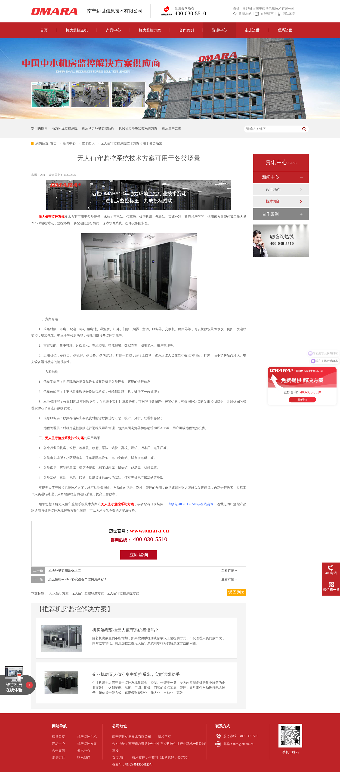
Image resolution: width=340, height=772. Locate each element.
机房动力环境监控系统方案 (138, 128)
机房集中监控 (171, 128)
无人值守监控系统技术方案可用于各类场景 (131, 143)
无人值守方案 (59, 593)
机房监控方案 (150, 30)
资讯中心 (219, 30)
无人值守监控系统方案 (117, 504)
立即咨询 (139, 554)
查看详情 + (229, 570)
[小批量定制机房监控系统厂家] (54, 11)
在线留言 (267, 13)
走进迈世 (252, 30)
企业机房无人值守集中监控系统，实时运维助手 (136, 674)
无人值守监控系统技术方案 (64, 438)
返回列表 (236, 592)
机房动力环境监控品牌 (98, 128)
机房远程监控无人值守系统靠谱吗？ (125, 630)
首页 (44, 30)
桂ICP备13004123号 (139, 764)
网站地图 (289, 13)
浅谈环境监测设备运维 (64, 570)
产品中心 (113, 30)
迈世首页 (58, 736)
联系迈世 (285, 30)
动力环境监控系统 (64, 128)
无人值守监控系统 (52, 216)
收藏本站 (245, 13)
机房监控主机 (77, 30)
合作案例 (186, 30)
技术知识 (89, 143)
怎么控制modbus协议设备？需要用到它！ (77, 579)
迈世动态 (273, 189)
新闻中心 (70, 143)
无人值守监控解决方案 (87, 593)
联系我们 (83, 757)
